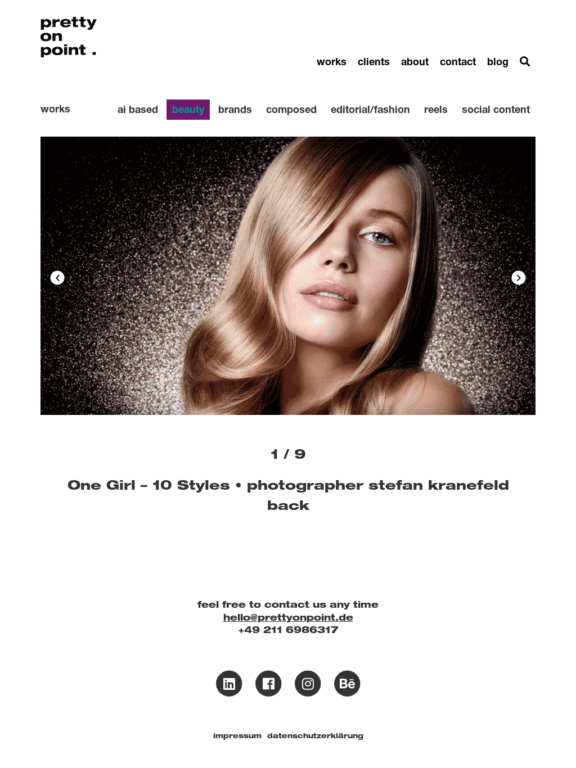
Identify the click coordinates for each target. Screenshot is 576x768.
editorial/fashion (370, 109)
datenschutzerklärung (315, 735)
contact (458, 61)
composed (291, 109)
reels (436, 109)
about (415, 61)
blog (497, 61)
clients (374, 61)
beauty (188, 109)
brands (235, 109)
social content (496, 109)
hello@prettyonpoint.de (288, 617)
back (288, 505)
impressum (237, 735)
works (331, 61)
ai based (138, 109)
